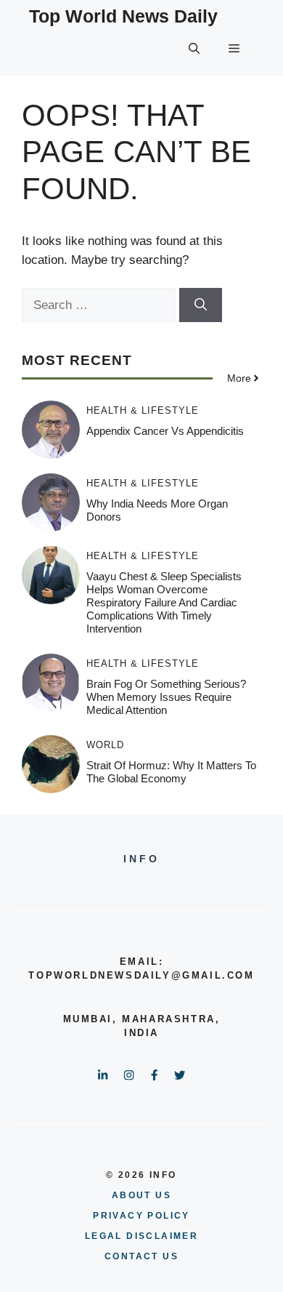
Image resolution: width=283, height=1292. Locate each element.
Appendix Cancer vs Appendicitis (165, 431)
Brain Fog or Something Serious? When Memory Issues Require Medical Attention (166, 697)
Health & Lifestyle (142, 410)
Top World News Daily (123, 16)
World (105, 745)
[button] (194, 49)
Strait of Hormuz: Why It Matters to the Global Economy (171, 772)
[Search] (200, 305)
